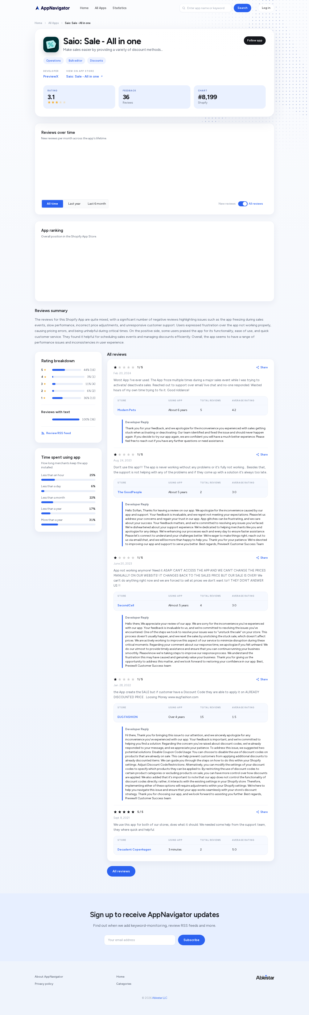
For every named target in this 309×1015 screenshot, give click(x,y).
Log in (266, 8)
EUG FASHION (128, 717)
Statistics (120, 8)
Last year (74, 203)
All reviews (256, 203)
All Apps (100, 8)
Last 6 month (97, 203)
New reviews (227, 203)
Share (264, 367)
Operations (53, 60)
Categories (123, 984)
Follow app (254, 40)
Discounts (96, 60)
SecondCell (126, 605)
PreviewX (50, 76)
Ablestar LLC (159, 997)
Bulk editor (75, 60)
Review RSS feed (58, 433)
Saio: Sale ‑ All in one (82, 76)
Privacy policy (44, 984)
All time (52, 203)
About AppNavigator (49, 976)
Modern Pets (127, 410)
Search (242, 8)
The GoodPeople (130, 492)
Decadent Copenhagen (134, 849)
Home (84, 8)
